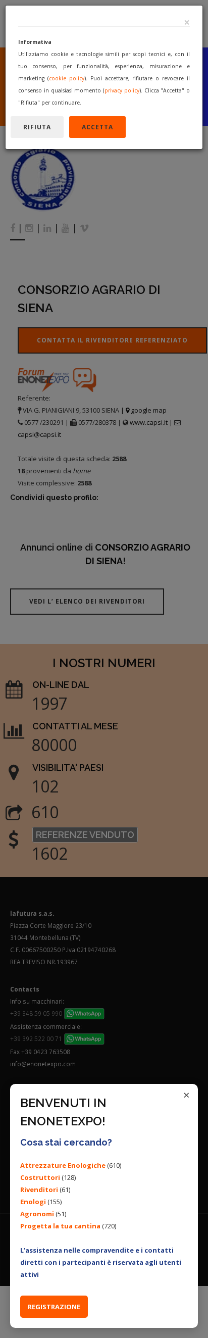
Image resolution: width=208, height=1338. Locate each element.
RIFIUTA (37, 127)
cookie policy (66, 78)
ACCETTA (97, 127)
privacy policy (122, 90)
